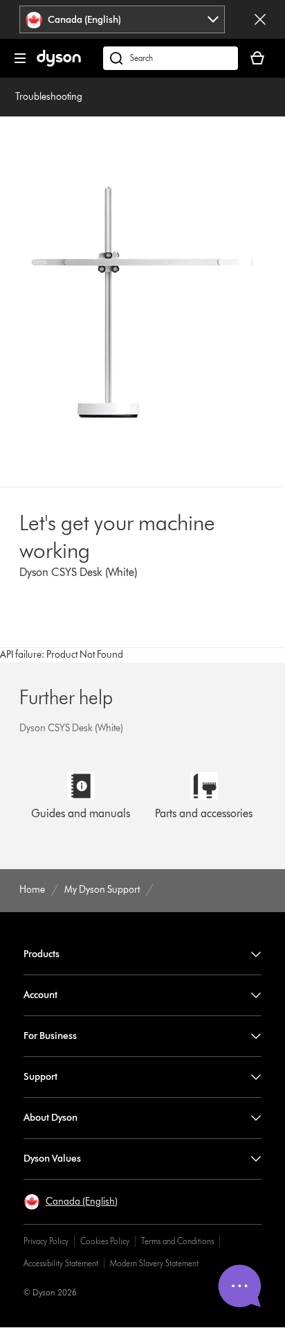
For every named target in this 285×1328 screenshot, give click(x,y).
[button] (71, 1202)
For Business (50, 1036)
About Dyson (50, 1118)
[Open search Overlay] (170, 58)
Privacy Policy (46, 1241)
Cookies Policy (104, 1241)
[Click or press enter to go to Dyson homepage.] (59, 63)
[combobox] (122, 19)
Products (41, 954)
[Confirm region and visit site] (260, 19)
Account (40, 995)
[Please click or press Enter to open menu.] (20, 58)
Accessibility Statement (61, 1263)
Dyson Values (52, 1158)
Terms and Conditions (177, 1241)
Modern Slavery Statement (154, 1263)
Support (40, 1077)
